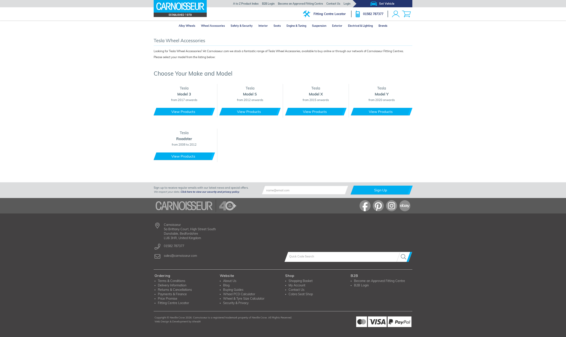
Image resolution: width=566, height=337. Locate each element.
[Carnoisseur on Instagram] (391, 205)
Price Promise (167, 299)
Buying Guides (233, 290)
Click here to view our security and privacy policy (209, 191)
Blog (226, 285)
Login (347, 3)
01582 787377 (373, 14)
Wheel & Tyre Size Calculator (243, 299)
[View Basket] (406, 14)
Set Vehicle (387, 3)
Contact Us (333, 3)
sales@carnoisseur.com (180, 256)
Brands (383, 25)
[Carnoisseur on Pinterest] (378, 205)
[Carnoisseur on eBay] (404, 205)
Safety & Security (242, 25)
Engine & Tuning (296, 25)
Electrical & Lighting (360, 25)
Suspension (319, 25)
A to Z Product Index (246, 3)
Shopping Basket (301, 281)
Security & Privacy (236, 303)
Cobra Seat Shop (301, 294)
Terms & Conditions (171, 281)
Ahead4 (196, 321)
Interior (263, 25)
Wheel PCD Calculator (239, 294)
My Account (297, 285)
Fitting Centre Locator (330, 14)
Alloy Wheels (187, 25)
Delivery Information (172, 285)
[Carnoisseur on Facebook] (365, 205)
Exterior (337, 25)
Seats (277, 25)
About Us (229, 281)
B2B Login (268, 3)
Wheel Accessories (213, 25)
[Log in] (395, 14)
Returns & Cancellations (175, 290)
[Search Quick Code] (404, 257)
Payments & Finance (172, 294)
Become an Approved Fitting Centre (300, 3)
